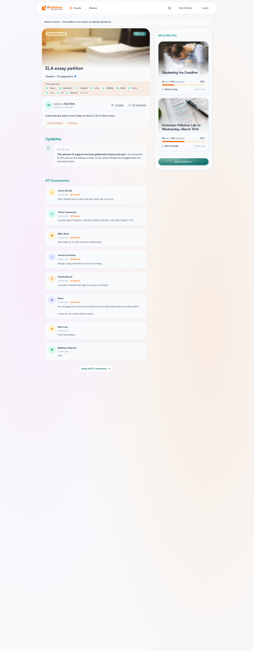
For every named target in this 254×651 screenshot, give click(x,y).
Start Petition (185, 8)
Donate (77, 8)
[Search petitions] (169, 8)
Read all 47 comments (96, 368)
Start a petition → (183, 161)
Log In (205, 8)
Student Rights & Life (56, 34)
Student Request (55, 123)
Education (72, 123)
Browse (93, 8)
